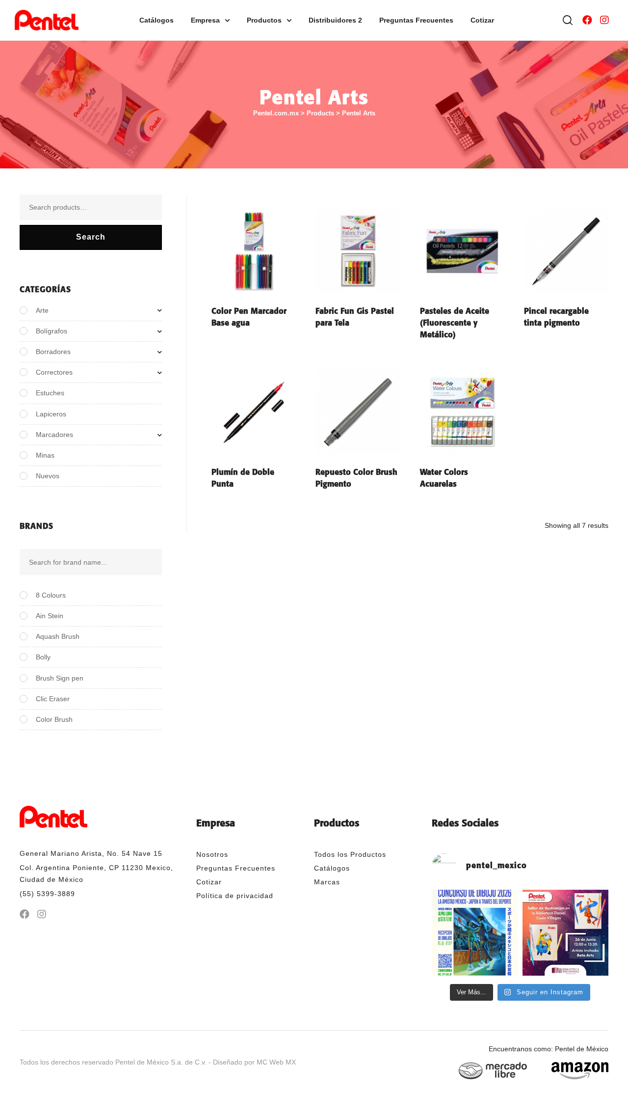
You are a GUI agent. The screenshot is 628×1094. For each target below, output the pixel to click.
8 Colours (51, 595)
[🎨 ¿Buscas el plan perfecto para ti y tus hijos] (565, 933)
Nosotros (212, 854)
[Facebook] (587, 20)
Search (90, 237)
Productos (264, 20)
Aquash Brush (57, 636)
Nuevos (47, 476)
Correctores (54, 372)
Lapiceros (51, 414)
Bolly (43, 657)
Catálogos (156, 20)
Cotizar (482, 20)
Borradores (53, 352)
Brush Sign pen (59, 678)
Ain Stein (49, 616)
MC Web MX (276, 1062)
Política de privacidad (234, 896)
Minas (45, 455)
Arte (42, 310)
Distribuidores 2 (335, 20)
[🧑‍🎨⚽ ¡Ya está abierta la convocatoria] (475, 933)
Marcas (327, 882)
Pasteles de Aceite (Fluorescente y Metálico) (454, 322)
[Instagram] (604, 20)
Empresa (205, 20)
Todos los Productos (350, 854)
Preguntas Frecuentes (416, 20)
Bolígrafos (51, 331)
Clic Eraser (53, 699)
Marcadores (54, 434)
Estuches (50, 393)
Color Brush (54, 719)
